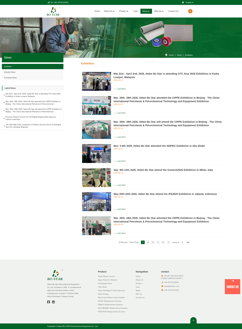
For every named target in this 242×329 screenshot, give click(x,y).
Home (171, 55)
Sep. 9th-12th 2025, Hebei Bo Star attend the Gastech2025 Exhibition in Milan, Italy (163, 170)
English (189, 2)
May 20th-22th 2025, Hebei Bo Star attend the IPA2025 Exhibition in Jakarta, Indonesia (165, 194)
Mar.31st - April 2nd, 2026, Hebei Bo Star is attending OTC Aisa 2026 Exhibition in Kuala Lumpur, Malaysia (33, 95)
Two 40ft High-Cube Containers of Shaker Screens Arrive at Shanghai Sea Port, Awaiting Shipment (33, 126)
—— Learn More (120, 89)
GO (188, 242)
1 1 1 (190, 11)
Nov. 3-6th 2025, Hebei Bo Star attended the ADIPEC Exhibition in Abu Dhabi (159, 145)
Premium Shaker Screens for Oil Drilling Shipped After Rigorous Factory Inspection (31, 118)
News (179, 55)
